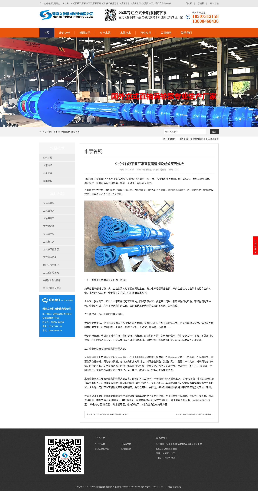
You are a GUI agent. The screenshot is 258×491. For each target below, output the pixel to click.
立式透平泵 (48, 233)
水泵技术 (125, 32)
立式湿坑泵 (48, 210)
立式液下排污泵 (51, 249)
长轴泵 (182, 138)
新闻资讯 (84, 32)
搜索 (214, 132)
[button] (115, 124)
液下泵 (189, 138)
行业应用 (145, 32)
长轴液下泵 (126, 444)
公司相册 (166, 32)
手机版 (201, 3)
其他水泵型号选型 (52, 288)
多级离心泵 (198, 400)
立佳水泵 (105, 32)
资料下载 (47, 157)
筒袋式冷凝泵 (160, 400)
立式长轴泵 (48, 202)
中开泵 (115, 400)
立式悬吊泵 (48, 241)
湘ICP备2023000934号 (152, 486)
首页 (47, 32)
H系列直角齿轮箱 (51, 280)
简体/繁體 (214, 3)
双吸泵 (106, 404)
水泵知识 (47, 165)
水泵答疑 (75, 131)
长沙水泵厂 (177, 486)
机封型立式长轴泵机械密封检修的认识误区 (111, 414)
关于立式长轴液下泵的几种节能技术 (197, 414)
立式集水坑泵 (50, 257)
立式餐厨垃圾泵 (51, 272)
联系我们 (186, 32)
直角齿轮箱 (213, 138)
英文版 (189, 3)
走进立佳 (64, 32)
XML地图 (167, 486)
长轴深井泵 (48, 218)
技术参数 (47, 180)
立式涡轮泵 (48, 226)
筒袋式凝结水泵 (200, 138)
